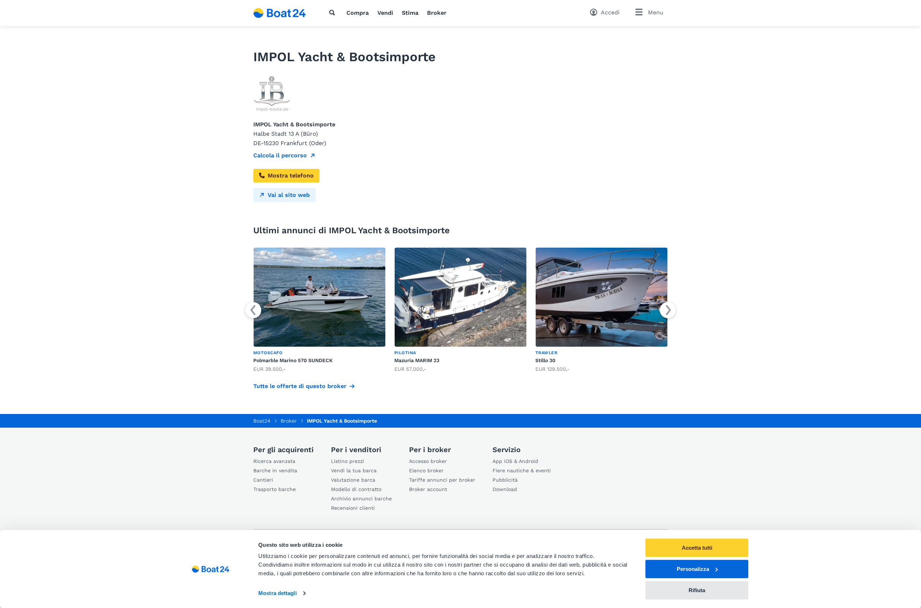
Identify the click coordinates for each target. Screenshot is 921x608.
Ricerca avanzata (274, 461)
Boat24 (262, 421)
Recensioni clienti (353, 508)
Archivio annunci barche (361, 498)
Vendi (385, 12)
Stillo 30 (545, 360)
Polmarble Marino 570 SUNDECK (293, 360)
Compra (357, 12)
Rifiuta (697, 590)
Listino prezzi (347, 461)
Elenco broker (426, 470)
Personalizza (693, 569)
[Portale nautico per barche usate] (279, 13)
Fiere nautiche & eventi (522, 470)
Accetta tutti (697, 548)
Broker (436, 12)
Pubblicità (505, 480)
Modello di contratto (356, 489)
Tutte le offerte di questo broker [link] (299, 386)
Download (505, 489)
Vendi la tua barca (354, 470)
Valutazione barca (353, 480)
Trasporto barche (274, 489)
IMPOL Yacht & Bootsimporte (342, 421)
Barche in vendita (275, 470)
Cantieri (263, 480)
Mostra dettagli (277, 593)
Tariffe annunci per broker (442, 480)
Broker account (428, 489)
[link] (319, 310)
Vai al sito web (289, 195)
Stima (410, 12)
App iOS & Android (515, 461)
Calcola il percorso (280, 155)
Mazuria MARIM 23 (416, 360)
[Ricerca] (333, 12)
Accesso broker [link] (428, 461)
